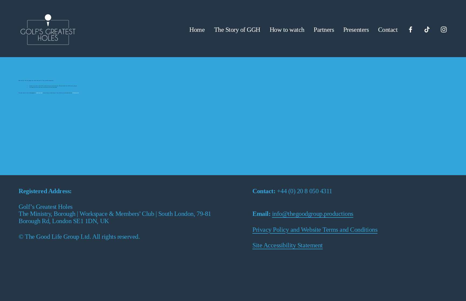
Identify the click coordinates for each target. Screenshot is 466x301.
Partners (324, 29)
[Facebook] (410, 29)
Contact (388, 29)
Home (197, 29)
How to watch (287, 29)
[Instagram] (443, 29)
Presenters (356, 29)
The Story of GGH (237, 29)
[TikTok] (427, 29)
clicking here (39, 93)
